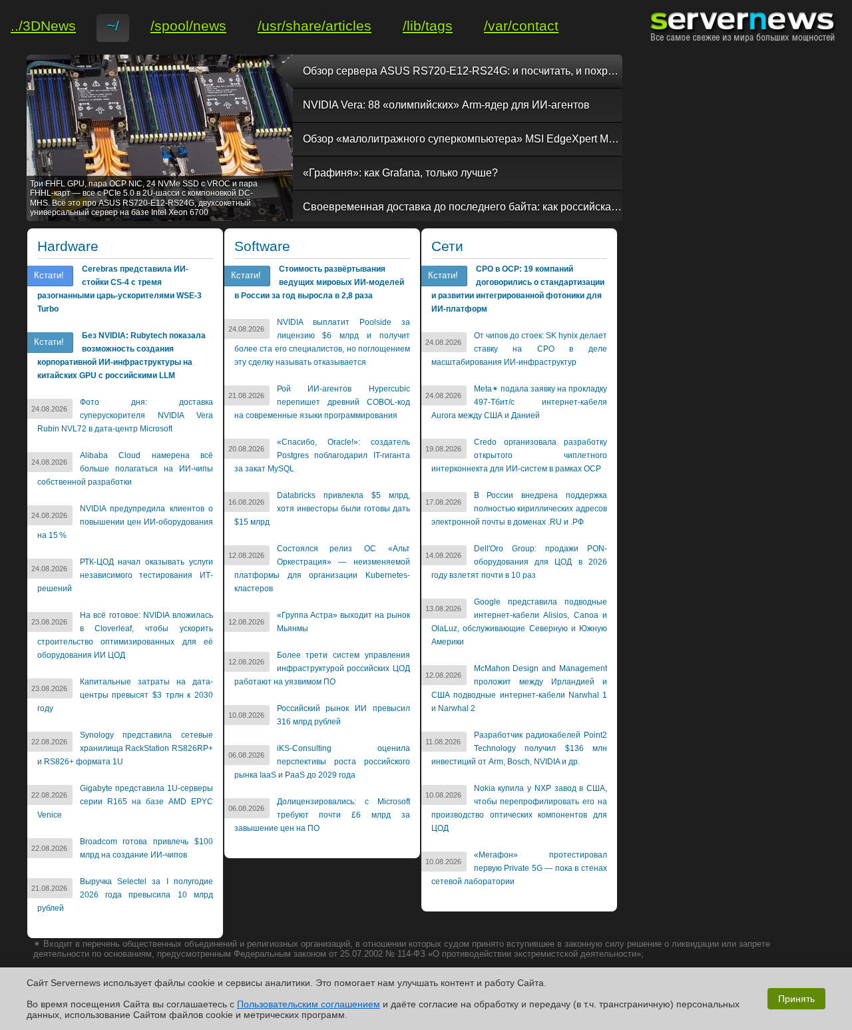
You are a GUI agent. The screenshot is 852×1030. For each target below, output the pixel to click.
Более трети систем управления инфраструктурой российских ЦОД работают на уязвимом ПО (322, 668)
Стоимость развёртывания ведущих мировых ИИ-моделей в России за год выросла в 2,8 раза (319, 282)
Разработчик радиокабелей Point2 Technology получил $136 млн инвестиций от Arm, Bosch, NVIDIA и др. (519, 748)
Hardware (68, 246)
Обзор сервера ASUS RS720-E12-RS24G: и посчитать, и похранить (462, 71)
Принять (796, 998)
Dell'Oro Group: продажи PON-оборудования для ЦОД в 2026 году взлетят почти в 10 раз (519, 562)
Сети (447, 246)
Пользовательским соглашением (308, 1004)
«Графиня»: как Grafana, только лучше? (400, 172)
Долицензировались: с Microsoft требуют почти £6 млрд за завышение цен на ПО (322, 815)
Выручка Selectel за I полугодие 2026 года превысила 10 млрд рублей (125, 895)
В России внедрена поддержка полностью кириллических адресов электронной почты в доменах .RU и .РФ (519, 509)
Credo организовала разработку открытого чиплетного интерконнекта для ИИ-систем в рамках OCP (519, 455)
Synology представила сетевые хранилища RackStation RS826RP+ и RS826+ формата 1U (125, 748)
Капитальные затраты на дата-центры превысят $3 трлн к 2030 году (125, 695)
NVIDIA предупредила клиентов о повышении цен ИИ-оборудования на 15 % (125, 522)
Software (262, 246)
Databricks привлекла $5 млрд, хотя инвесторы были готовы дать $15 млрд (322, 509)
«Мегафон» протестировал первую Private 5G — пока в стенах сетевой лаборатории (519, 868)
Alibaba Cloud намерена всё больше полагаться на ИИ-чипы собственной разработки (125, 469)
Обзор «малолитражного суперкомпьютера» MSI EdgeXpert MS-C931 (462, 138)
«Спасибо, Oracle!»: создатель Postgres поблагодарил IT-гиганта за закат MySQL (322, 455)
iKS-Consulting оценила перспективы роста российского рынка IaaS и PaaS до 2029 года (322, 762)
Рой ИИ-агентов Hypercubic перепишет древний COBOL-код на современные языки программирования (322, 402)
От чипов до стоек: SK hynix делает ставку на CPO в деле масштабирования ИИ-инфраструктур (519, 349)
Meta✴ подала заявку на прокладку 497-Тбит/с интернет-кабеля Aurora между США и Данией (519, 402)
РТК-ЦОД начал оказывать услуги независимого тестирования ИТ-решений (125, 575)
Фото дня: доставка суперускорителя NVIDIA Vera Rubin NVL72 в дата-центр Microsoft (125, 415)
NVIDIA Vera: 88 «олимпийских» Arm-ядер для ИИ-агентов (446, 105)
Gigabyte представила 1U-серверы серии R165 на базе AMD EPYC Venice (125, 802)
